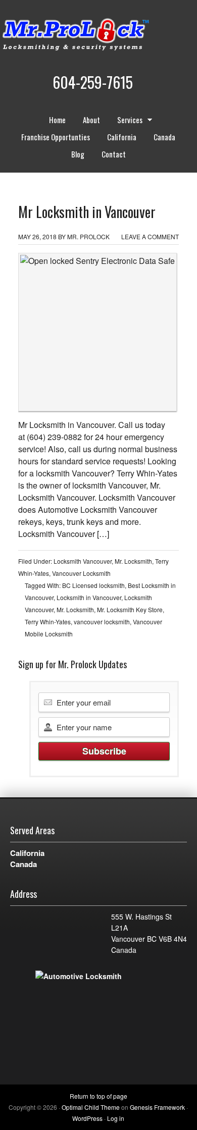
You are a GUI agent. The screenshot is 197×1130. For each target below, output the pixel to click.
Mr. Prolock (96, 35)
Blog (77, 153)
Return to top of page (98, 1096)
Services (126, 121)
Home (57, 119)
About (91, 119)
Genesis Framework (157, 1107)
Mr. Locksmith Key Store (130, 609)
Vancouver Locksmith (81, 573)
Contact (114, 153)
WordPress (87, 1118)
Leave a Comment (150, 236)
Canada (164, 136)
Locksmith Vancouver (83, 561)
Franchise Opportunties (55, 136)
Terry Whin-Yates (48, 621)
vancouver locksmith (102, 621)
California (121, 136)
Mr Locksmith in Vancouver (87, 211)
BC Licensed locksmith (93, 585)
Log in (115, 1118)
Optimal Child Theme (91, 1107)
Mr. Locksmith (133, 561)
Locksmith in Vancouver (89, 597)
